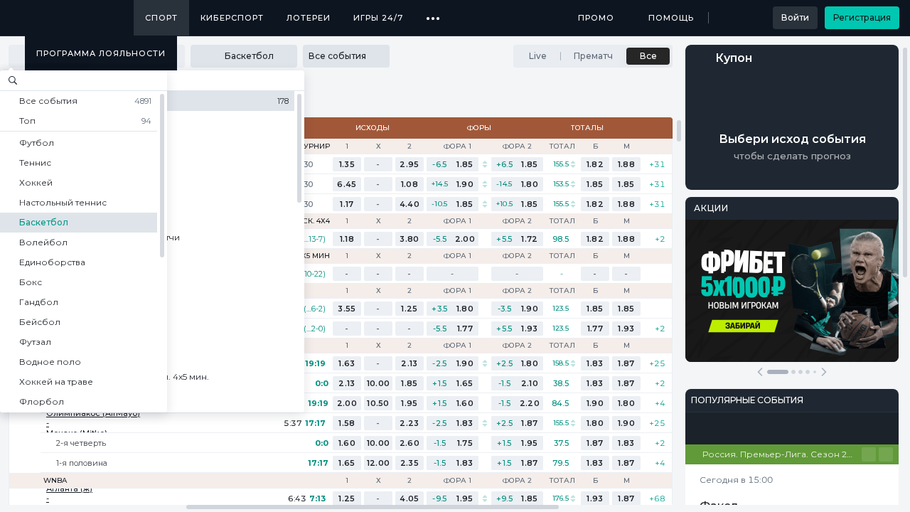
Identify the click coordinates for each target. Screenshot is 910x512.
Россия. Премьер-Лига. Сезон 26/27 (782, 454)
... (433, 13)
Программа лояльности (101, 53)
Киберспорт (232, 18)
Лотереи (309, 18)
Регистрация (862, 17)
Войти (795, 17)
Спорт (161, 18)
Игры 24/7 (378, 18)
